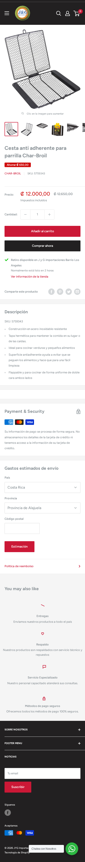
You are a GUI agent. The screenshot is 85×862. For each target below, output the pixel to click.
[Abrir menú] (7, 13)
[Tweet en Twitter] (69, 291)
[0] (77, 13)
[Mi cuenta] (67, 13)
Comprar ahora (42, 246)
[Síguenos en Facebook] (8, 812)
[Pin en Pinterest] (60, 291)
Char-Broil (13, 173)
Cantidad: (11, 214)
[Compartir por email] (77, 291)
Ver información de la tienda (29, 276)
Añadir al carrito (42, 231)
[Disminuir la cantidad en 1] (25, 214)
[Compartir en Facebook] (51, 291)
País (7, 477)
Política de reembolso (19, 566)
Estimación (19, 546)
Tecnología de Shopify (17, 852)
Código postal (14, 518)
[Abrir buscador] (58, 13)
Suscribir (17, 787)
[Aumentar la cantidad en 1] (49, 214)
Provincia (11, 498)
